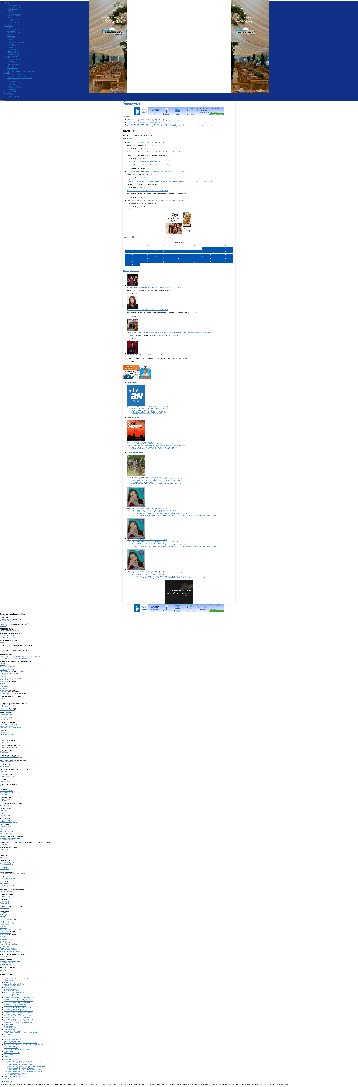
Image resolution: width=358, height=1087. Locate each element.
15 (210, 255)
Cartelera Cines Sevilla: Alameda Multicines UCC (18, 1001)
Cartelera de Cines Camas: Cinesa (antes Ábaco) (18, 1007)
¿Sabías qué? (11, 94)
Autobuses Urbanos (13, 12)
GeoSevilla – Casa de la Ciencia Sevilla (142, 482)
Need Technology (5, 805)
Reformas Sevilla (5, 903)
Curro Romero (11, 89)
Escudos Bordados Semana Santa (10, 838)
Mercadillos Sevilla (9, 1046)
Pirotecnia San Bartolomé (7, 878)
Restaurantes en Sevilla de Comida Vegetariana (21, 1068)
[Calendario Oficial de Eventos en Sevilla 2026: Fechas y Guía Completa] (136, 405)
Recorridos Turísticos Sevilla (12, 1058)
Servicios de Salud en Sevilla (12, 1075)
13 (179, 255)
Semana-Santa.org (5, 964)
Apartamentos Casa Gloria (8, 635)
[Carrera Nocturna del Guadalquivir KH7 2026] (136, 440)
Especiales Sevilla (12, 56)
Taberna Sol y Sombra (6, 939)
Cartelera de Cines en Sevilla (12, 1014)
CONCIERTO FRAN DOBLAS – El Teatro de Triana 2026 (145, 355)
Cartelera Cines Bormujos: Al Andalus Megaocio (18, 997)
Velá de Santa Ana (12, 86)
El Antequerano (4, 976)
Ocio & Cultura (8, 26)
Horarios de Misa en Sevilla (12, 1041)
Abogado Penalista (5, 619)
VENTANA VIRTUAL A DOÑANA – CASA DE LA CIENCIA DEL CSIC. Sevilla (156, 484)
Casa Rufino (3, 670)
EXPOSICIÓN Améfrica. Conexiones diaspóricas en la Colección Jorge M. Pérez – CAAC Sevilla (156, 124)
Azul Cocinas (4, 732)
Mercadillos (10, 66)
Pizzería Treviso (4, 883)
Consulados (10, 21)
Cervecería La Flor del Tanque (9, 673)
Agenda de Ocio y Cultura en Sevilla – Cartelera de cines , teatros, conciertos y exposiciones (31, 979)
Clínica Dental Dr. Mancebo (8, 724)
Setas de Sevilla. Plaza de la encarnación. (19, 1049)
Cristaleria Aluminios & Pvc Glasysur (11, 757)
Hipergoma (3, 844)
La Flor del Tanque (5, 933)
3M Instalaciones (5, 766)
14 (194, 255)
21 (194, 258)
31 (132, 264)
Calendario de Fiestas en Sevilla (13, 996)
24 (132, 261)
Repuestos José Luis (6, 891)
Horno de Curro (4, 706)
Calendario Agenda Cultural (12, 994)
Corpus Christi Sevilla (13, 83)
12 (163, 255)
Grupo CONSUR (5, 901)
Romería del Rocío (13, 84)
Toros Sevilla (7, 1078)
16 (225, 255)
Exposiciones (11, 31)
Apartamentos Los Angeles (8, 637)
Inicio (5, 2)
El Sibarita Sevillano (6, 693)
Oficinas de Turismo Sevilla (12, 1053)
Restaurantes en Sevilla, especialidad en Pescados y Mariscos (25, 1071)
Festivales (10, 39)
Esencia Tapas (4, 678)
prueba (6, 1056)
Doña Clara (3, 675)
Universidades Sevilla (10, 1080)
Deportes (10, 47)
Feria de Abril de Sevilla (7, 776)
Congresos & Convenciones (15, 42)
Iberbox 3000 (4, 771)
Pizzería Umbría (5, 887)
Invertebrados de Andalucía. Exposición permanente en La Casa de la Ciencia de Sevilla (156, 479)
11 (147, 255)
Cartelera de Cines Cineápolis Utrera (14, 1009)
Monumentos (11, 10)
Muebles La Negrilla (6, 833)
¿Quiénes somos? (9, 1081)
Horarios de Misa (12, 68)
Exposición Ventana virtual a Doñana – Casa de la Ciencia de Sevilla (147, 477)
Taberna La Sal (4, 688)
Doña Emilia (3, 676)
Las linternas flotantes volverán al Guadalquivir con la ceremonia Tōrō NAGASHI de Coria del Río (156, 200)
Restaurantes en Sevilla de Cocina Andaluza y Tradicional (24, 1061)
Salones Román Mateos (7, 710)
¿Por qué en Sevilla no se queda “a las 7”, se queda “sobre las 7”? (150, 408)
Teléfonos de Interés (13, 64)
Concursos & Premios (13, 44)
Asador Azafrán (4, 914)
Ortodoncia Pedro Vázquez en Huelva (11, 728)
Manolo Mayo (4, 681)
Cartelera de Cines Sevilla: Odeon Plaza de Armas (18, 1021)
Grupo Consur (4, 752)
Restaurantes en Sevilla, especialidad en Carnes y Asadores (24, 1069)
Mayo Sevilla (4, 683)
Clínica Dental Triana (6, 726)
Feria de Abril (11, 79)
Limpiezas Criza (5, 815)
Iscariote (2, 698)
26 (163, 261)
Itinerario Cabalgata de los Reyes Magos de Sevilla (22, 71)
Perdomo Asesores (5, 652)
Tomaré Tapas (4, 690)
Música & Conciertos (13, 32)
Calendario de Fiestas (13, 19)
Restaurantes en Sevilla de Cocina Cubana (19, 1064)
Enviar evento (8, 1036)
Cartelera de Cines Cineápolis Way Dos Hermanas (18, 1011)
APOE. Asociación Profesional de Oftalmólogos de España (17, 658)
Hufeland (3, 626)
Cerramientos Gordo (6, 714)
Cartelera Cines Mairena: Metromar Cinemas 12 (18, 999)
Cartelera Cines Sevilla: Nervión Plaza (15, 1006)
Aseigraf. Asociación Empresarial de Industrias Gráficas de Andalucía (20, 656)
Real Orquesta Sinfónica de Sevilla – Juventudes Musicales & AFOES (147, 191)
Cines (9, 27)
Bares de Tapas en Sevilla (15, 7)
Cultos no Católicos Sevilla (12, 1031)
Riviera (2, 700)
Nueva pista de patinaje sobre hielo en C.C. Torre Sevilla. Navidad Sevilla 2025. (154, 447)
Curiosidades (7, 93)
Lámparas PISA (4, 801)
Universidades (11, 63)
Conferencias (11, 41)
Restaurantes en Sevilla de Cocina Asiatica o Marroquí (23, 1063)
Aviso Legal (7, 987)
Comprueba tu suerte (10, 1027)
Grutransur (3, 786)
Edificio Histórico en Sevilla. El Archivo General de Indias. (21, 1033)
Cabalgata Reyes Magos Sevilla (16, 76)
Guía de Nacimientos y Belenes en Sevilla (19, 78)
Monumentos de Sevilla (11, 1048)
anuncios (6, 982)
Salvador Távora (12, 91)
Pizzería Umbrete (5, 885)
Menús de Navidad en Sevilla (8, 949)
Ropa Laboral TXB (6, 956)
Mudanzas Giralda (5, 826)
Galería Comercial (12, 9)
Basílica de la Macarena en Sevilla (14, 992)
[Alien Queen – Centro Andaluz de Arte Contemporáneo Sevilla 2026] (136, 507)
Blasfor (2, 642)
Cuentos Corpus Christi (14, 96)
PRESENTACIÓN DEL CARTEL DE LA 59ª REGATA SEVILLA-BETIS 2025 (155, 449)
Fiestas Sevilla (11, 51)
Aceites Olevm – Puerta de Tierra (10, 630)
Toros (9, 24)
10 (132, 255)
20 (179, 258)
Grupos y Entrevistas (6, 820)
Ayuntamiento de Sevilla (11, 989)
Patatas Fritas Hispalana (7, 862)
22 (210, 258)
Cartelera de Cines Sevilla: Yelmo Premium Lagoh (18, 1022)
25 (147, 261)
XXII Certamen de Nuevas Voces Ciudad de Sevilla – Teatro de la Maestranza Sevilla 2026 (154, 121)
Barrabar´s (3, 663)
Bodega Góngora (5, 668)
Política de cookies (9, 1054)
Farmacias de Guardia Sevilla (12, 1039)
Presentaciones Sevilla (14, 54)
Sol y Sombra (4, 686)
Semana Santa (11, 81)
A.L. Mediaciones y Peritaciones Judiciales (12, 873)
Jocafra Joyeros (4, 742)
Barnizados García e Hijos (7, 734)
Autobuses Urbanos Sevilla (12, 985)
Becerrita (2, 665)
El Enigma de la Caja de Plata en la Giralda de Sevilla (146, 413)
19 (163, 258)
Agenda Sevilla (8, 980)
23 (225, 258)
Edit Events (7, 1034)
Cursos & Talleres (12, 46)
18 (147, 258)
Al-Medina (3, 913)
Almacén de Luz (5, 799)
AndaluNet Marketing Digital (8, 747)
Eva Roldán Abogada (6, 621)
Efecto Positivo (4, 857)
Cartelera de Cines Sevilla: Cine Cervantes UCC (18, 1016)
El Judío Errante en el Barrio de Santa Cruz (143, 410)
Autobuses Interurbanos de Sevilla (14, 984)
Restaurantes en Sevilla (14, 5)
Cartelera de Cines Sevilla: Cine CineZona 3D (17, 1017)
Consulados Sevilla (9, 1029)
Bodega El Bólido (5, 666)
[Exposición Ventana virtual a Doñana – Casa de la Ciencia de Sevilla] (136, 475)
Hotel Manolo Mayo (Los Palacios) (10, 792)
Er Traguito (3, 680)
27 (179, 261)
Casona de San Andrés (6, 791)
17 (132, 258)
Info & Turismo (8, 4)
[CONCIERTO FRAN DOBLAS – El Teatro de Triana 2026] (132, 353)
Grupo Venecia (4, 705)
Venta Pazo (3, 691)
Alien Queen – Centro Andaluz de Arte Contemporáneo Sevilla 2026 (147, 119)
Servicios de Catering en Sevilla (16, 1073)
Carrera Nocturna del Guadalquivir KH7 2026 (140, 442)
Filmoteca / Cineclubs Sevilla (16, 52)
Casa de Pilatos (8, 1024)
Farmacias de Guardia (13, 59)
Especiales (7, 73)
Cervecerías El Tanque (6, 671)
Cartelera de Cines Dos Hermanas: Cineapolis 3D (18, 1012)
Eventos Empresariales (14, 49)
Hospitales (10, 61)
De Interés (7, 58)
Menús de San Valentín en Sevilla (10, 951)
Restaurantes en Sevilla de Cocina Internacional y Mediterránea (26, 1066)
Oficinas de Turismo (13, 22)
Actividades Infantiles (13, 29)
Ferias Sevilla (11, 37)
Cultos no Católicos (13, 69)
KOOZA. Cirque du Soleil (15, 88)
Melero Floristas (5, 781)
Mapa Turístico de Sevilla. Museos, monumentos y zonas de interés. (24, 1044)
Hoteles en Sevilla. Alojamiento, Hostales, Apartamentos (20, 1043)
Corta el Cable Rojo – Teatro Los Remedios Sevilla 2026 (143, 122)
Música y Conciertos (131, 271)
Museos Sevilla (8, 1051)
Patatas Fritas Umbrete (6, 864)
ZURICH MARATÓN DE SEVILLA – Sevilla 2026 (146, 444)
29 (210, 261)
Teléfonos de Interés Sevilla (12, 1076)
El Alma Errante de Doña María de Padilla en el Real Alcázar (149, 412)
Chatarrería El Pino (5, 719)
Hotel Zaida (3, 794)
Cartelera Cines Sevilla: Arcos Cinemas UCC (17, 1002)
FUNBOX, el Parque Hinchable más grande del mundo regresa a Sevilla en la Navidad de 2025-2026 (160, 445)
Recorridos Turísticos (13, 16)
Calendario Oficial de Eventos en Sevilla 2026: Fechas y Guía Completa (148, 407)
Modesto (2, 685)
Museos (9, 17)
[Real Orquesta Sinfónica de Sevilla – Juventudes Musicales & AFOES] (132, 308)
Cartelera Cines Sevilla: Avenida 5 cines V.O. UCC (19, 1004)
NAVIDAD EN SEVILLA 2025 (17, 74)
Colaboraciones (8, 1026)
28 (194, 261)
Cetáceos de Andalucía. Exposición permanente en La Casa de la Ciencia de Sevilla (155, 480)
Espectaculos (11, 36)
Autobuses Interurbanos (14, 14)
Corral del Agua (4, 924)
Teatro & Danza (12, 34)
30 (225, 261)
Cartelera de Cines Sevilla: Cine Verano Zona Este (18, 1019)
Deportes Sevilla (133, 417)
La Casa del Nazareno (6, 647)
